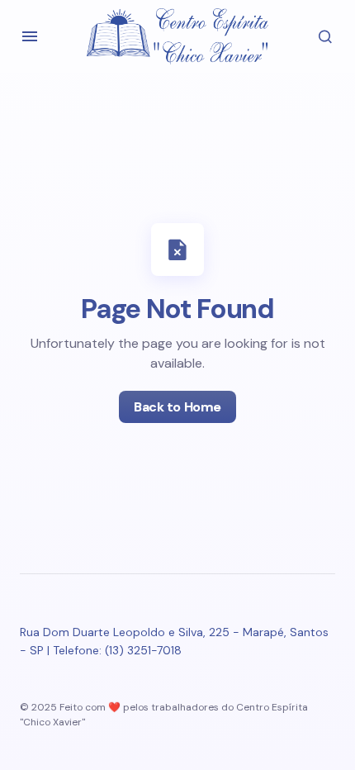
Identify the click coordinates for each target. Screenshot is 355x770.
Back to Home (177, 407)
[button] (30, 36)
